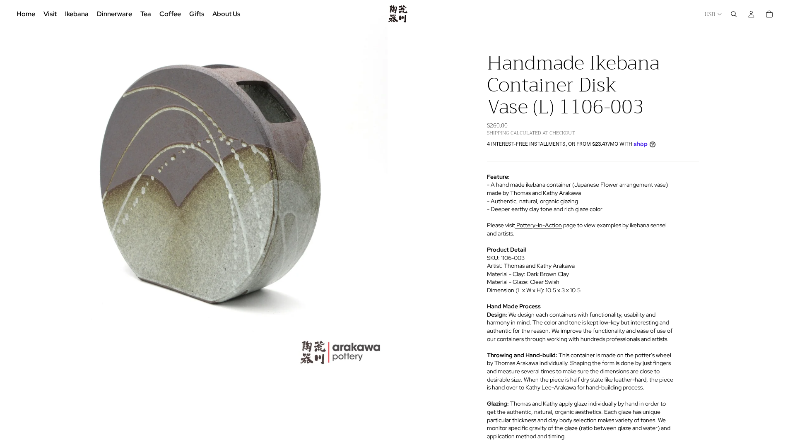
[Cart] (769, 14)
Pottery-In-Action (538, 225)
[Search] (734, 14)
